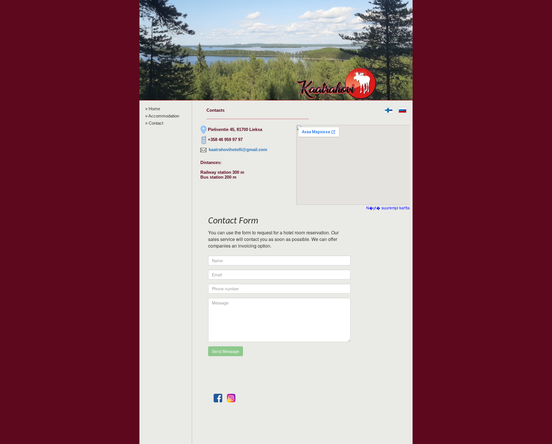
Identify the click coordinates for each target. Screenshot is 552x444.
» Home (152, 108)
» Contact (154, 123)
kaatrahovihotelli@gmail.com (238, 149)
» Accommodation (162, 115)
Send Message (225, 351)
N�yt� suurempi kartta (388, 208)
